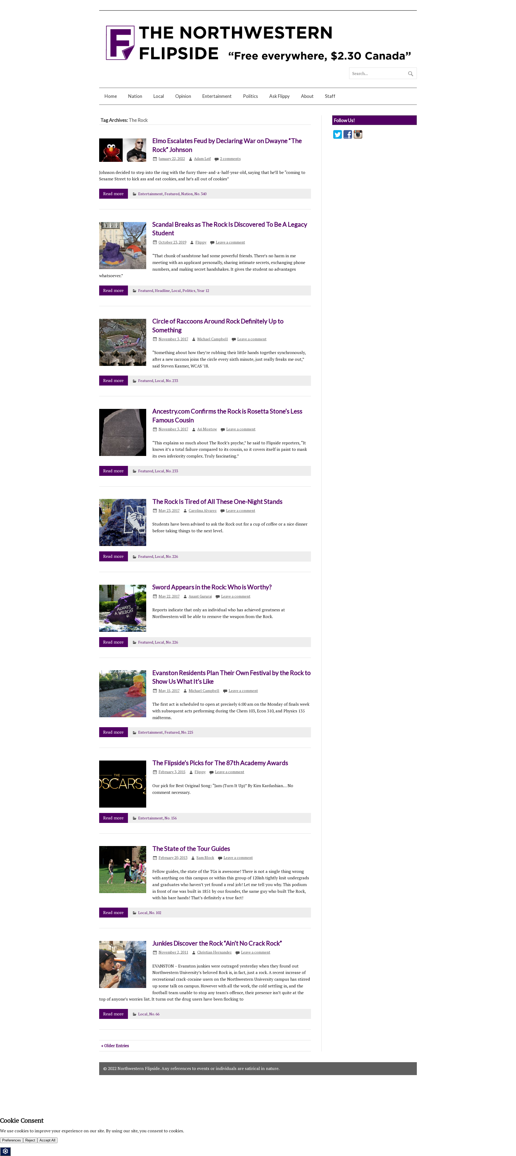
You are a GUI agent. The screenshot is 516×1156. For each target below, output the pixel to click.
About (307, 96)
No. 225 (187, 732)
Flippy (200, 242)
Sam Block (205, 857)
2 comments (230, 158)
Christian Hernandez (214, 952)
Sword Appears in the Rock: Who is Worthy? (212, 587)
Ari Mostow (207, 429)
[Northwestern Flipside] (258, 65)
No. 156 (170, 818)
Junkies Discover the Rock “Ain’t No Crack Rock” (217, 943)
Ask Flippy (279, 96)
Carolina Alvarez (203, 510)
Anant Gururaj (200, 596)
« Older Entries (115, 1045)
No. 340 (200, 193)
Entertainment (217, 96)
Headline (162, 290)
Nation (135, 96)
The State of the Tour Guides (191, 848)
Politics (250, 96)
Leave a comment (230, 242)
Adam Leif (202, 158)
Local (158, 96)
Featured (172, 193)
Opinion (183, 96)
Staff (330, 96)
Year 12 (203, 290)
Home (111, 96)
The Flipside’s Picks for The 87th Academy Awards (220, 762)
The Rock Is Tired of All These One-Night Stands (217, 501)
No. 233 (172, 380)
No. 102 (155, 912)
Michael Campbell (212, 339)
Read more (113, 193)
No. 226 (172, 556)
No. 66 (154, 1014)
